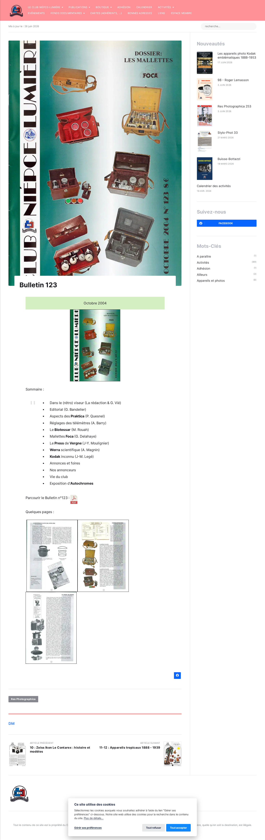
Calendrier (144, 7)
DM (11, 723)
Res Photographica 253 (234, 106)
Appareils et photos (211, 280)
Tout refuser (153, 827)
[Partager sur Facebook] (177, 675)
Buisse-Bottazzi (229, 159)
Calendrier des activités (214, 186)
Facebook (226, 223)
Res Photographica (23, 699)
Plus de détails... (93, 818)
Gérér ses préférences (88, 827)
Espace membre (181, 13)
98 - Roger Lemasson (233, 80)
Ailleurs (202, 274)
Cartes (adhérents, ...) (106, 13)
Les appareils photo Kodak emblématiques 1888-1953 (237, 55)
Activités (203, 262)
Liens (161, 13)
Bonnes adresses (140, 13)
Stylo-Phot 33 (228, 132)
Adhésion (124, 7)
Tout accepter (178, 827)
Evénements (36, 13)
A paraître (204, 256)
